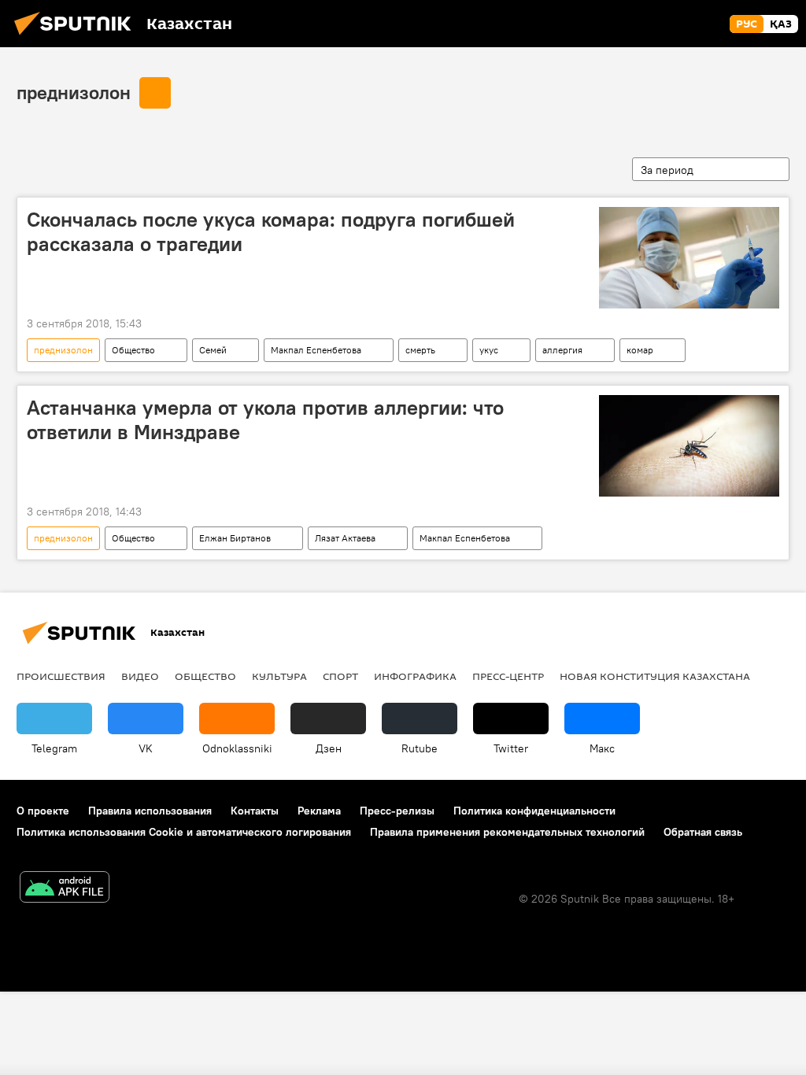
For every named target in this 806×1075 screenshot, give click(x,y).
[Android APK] (64, 889)
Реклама (319, 810)
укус (488, 350)
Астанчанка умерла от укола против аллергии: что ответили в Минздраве (265, 420)
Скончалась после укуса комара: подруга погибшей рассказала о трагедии (271, 232)
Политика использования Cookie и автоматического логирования (184, 832)
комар (640, 350)
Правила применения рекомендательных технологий (507, 832)
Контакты (255, 810)
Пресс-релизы (397, 810)
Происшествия (61, 676)
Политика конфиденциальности (534, 810)
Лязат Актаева (345, 538)
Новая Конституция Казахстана (655, 676)
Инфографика (415, 676)
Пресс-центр (508, 676)
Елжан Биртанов (235, 538)
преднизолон (74, 92)
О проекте (43, 810)
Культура (279, 676)
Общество (133, 350)
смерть (420, 350)
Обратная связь (703, 832)
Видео (140, 676)
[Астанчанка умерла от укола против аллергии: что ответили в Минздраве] (689, 446)
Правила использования (150, 810)
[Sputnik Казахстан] (77, 37)
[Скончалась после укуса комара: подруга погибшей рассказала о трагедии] (689, 257)
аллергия (562, 350)
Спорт (340, 676)
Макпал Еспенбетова (316, 350)
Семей (213, 350)
